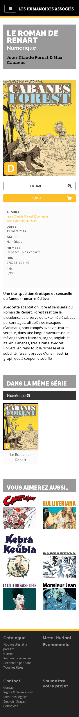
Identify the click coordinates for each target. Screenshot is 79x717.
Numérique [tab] (17, 395)
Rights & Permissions (18, 692)
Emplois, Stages (14, 701)
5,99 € (36, 198)
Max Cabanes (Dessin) (22, 221)
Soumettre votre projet (55, 683)
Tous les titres (13, 667)
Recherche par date (17, 663)
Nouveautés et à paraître (15, 646)
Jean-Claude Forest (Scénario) (27, 216)
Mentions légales (15, 697)
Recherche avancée (17, 658)
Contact (8, 687)
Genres (8, 653)
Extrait (36, 186)
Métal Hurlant (57, 637)
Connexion (10, 706)
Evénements (56, 644)
